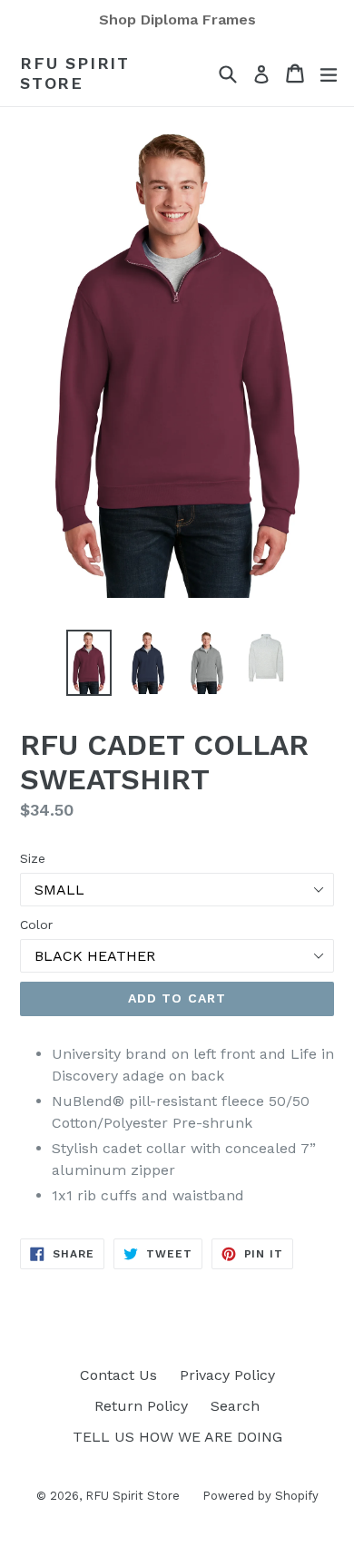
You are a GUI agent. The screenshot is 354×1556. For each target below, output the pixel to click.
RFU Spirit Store (75, 73)
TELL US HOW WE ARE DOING (177, 1436)
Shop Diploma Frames (177, 19)
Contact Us (118, 1375)
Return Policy (141, 1405)
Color (36, 924)
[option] (88, 662)
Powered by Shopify (260, 1495)
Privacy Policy (227, 1375)
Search (235, 1405)
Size (32, 858)
